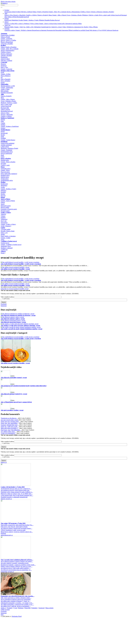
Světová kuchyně (116, 15)
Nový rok (3, 221)
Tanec (2, 239)
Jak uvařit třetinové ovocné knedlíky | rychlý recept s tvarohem (21, 264)
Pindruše (3, 533)
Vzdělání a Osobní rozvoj (9, 241)
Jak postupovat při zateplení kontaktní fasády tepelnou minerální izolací (23, 386)
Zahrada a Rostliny (108, 12)
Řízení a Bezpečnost (7, 42)
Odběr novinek (5, 609)
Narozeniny (4, 222)
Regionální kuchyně (23, 17)
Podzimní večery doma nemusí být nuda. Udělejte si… (17, 492)
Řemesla (7, 27)
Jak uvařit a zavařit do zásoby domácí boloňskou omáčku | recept (21, 329)
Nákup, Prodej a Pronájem (41, 12)
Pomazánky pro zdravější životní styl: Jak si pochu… (17, 596)
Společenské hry (46, 27)
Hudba (3, 234)
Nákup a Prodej (5, 37)
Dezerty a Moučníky (19, 15)
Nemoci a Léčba (9, 23)
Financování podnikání (7, 143)
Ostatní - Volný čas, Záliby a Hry (24, 27)
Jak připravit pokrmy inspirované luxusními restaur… (16, 528)
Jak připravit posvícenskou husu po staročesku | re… (16, 570)
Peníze (3, 131)
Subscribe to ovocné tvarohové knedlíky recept (14, 289)
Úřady (2, 157)
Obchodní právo (5, 168)
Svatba (21, 20)
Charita (3, 123)
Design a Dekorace (97, 12)
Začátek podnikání (6, 145)
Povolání (3, 163)
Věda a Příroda (93, 27)
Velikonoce (4, 219)
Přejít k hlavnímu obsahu (8, 1)
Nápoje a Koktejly (43, 15)
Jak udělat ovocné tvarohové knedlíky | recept (15, 269)
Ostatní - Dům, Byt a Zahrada (58, 12)
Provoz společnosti (6, 153)
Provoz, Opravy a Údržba (8, 40)
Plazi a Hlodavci (5, 76)
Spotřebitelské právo (7, 180)
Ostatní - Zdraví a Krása (46, 23)
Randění (47, 20)
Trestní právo (5, 179)
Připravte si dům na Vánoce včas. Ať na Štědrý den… (17, 493)
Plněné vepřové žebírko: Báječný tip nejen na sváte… (16, 566)
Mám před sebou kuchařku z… (10, 428)
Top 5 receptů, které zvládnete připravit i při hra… (17, 560)
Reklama (20, 608)
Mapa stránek (49, 608)
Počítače (6, 28)
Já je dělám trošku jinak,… (8, 431)
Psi (2, 77)
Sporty (3, 204)
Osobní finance (5, 130)
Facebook (4, 304)
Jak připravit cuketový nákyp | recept (13, 319)
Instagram (4, 306)
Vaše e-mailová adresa (7, 297)
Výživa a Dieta (34, 23)
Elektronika (4, 84)
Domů (2, 253)
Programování (51, 30)
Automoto (4, 33)
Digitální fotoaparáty (7, 92)
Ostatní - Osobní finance (8, 140)
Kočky (3, 82)
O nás (15, 608)
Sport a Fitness (5, 199)
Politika (3, 124)
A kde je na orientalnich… (8, 433)
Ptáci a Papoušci (5, 79)
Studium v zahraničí (7, 248)
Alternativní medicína (71, 23)
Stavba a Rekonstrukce (73, 12)
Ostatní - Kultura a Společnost (10, 126)
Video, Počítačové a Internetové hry (73, 27)
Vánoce (3, 216)
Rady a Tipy (4, 67)
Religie (3, 119)
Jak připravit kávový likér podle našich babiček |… (16, 568)
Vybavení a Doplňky (7, 43)
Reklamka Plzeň (17, 616)
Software (109, 30)
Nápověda (27, 608)
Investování (4, 133)
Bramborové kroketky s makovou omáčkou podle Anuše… (18, 565)
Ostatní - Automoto (6, 38)
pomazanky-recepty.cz (7, 571)
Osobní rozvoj (5, 243)
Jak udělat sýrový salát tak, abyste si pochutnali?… (16, 606)
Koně (2, 72)
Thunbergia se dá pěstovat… (9, 418)
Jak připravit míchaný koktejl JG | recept (14, 394)
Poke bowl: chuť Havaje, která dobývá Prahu (14, 526)
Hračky (86, 27)
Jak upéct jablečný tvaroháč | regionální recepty (15, 563)
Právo (3, 167)
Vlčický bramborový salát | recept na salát (13, 530)
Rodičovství (8, 20)
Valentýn (3, 214)
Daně (2, 136)
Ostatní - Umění (5, 238)
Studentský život (6, 246)
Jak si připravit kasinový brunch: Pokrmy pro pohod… (17, 561)
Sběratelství (37, 27)
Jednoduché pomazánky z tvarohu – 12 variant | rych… (17, 603)
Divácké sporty (5, 211)
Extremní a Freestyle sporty (9, 209)
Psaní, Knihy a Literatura (8, 236)
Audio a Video (5, 89)
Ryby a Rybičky (5, 81)
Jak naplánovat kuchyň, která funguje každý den (15, 490)
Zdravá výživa (8, 15)
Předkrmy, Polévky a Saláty (90, 15)
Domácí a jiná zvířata (7, 70)
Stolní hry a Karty (56, 27)
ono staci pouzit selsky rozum (9, 420)
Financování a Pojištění (8, 35)
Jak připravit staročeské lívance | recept (13, 322)
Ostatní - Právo (5, 170)
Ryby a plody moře (105, 15)
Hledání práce (5, 160)
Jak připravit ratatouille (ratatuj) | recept (14, 377)
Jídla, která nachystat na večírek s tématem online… (16, 598)
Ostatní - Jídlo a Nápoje (59, 15)
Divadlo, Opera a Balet (7, 231)
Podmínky (34, 608)
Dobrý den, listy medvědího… (10, 423)
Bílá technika (5, 91)
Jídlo (5, 13)
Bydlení (6, 10)
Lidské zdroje (5, 146)
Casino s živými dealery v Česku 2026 (13, 487)
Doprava (3, 64)
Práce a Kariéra (6, 158)
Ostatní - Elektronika (7, 87)
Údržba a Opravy (85, 12)
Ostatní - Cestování (6, 69)
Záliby (12, 27)
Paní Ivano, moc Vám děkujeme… (11, 430)
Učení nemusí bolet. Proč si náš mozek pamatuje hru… (17, 495)
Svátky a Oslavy (6, 212)
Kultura (3, 128)
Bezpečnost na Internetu (39, 30)
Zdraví (6, 22)
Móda (80, 23)
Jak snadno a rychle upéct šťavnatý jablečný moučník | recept (20, 325)
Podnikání (4, 141)
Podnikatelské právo (7, 152)
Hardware (115, 30)
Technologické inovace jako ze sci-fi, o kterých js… (16, 488)
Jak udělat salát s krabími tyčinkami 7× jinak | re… (16, 601)
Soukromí (41, 608)
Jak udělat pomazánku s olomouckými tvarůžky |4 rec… (17, 604)
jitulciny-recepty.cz (6, 499)
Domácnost (8, 12)
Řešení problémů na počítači (77, 30)
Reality (3, 135)
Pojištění (3, 138)
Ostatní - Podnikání (6, 150)
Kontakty (10, 608)
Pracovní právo (5, 172)
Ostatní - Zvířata (5, 74)
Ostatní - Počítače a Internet (23, 30)
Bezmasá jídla (5, 108)
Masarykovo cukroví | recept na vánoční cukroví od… (17, 532)
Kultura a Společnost (7, 118)
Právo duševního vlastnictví (9, 173)
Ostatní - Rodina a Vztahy (31, 20)
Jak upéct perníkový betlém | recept (12, 410)
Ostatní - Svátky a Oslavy (8, 224)
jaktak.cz (3, 608)
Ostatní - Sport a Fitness (8, 200)
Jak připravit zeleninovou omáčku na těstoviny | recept (18, 315)
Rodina (6, 18)
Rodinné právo (5, 175)
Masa (50, 15)
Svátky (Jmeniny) (6, 226)
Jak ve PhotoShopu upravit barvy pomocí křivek (16, 402)
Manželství (15, 20)
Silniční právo (5, 177)
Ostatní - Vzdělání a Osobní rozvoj (11, 244)
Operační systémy (9, 30)
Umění (3, 227)
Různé (3, 197)
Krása (55, 23)
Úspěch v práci (5, 165)
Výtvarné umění (5, 229)
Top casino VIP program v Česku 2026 (13, 523)
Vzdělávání (4, 249)
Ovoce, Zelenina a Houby (74, 15)
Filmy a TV (4, 233)
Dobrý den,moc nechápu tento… (10, 421)
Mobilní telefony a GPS (8, 86)
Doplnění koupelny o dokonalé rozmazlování (14, 497)
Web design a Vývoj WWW (98, 30)
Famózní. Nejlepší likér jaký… (10, 425)
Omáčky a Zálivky (31, 15)
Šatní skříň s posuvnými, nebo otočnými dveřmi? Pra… (17, 525)
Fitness (3, 202)
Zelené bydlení (16, 12)
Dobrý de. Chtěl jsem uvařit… (10, 426)
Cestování (4, 62)
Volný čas (7, 25)
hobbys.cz (4, 462)
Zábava (3, 251)
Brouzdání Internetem (62, 30)
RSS (2, 614)
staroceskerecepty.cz (7, 535)
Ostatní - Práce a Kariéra (8, 162)
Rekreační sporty (6, 206)
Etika (2, 121)
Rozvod (57, 20)
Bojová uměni (5, 207)
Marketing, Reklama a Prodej (9, 148)
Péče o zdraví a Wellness (22, 23)
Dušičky (3, 217)
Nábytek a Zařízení (27, 12)
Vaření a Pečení (12, 17)
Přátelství (42, 20)
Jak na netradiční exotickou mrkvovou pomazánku (16, 599)
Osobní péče (61, 23)
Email (88, 30)
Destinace (4, 65)
